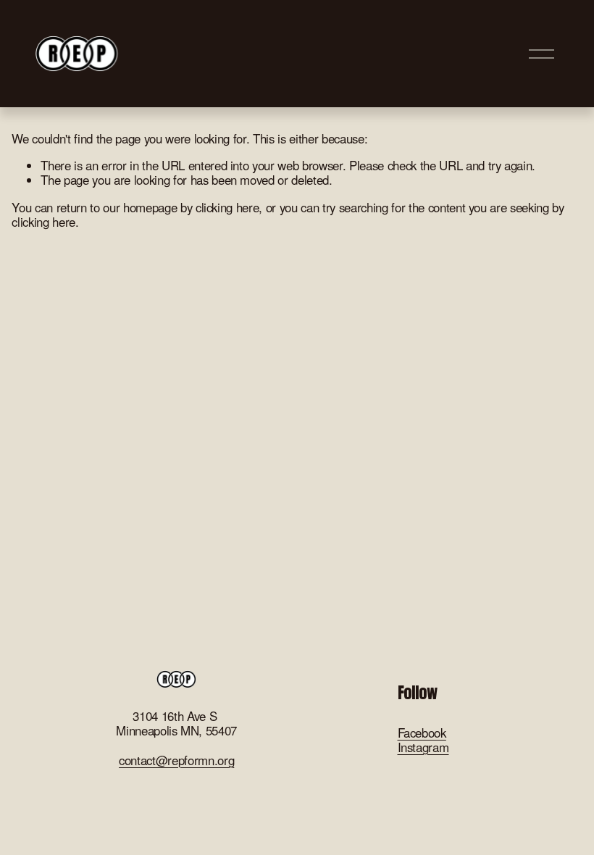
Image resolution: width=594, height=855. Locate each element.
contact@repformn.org (176, 760)
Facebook (422, 732)
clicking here (227, 207)
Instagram (423, 747)
